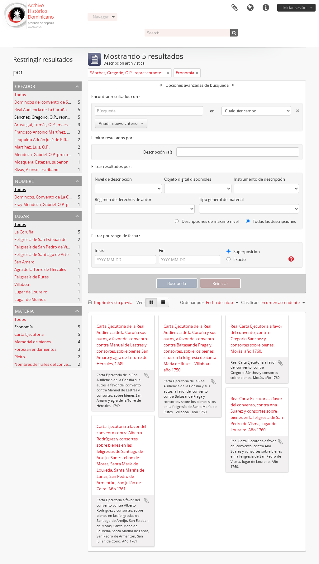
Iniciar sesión (295, 7)
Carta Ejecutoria (29, 334)
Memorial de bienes (32, 342)
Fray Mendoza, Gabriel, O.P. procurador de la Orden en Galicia (71, 204)
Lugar (22, 215)
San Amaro (24, 262)
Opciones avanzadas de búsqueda (197, 85)
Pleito (19, 357)
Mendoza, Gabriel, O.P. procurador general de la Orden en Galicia (74, 154)
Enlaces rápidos (266, 8)
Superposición (246, 251)
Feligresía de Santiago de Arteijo (43, 254)
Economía (23, 327)
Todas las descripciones (274, 221)
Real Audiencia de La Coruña (40, 109)
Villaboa (21, 284)
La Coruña (23, 232)
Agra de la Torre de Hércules (40, 269)
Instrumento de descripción (259, 179)
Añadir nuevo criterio (118, 123)
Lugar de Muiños (29, 299)
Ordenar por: (192, 302)
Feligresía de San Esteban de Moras (46, 239)
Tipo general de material (221, 199)
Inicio (100, 250)
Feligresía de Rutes (31, 277)
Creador (25, 85)
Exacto (239, 259)
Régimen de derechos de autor (123, 199)
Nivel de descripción (113, 179)
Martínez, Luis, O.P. (32, 147)
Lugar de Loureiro (30, 292)
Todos (20, 94)
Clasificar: (250, 302)
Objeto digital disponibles (187, 179)
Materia (24, 310)
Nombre (24, 180)
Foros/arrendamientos (35, 349)
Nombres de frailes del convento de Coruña (54, 364)
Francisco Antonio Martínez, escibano (48, 132)
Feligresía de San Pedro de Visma (44, 247)
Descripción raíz (157, 152)
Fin (161, 250)
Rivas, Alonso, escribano (36, 169)
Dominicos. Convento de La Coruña (47, 197)
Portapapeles (234, 8)
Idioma (250, 8)
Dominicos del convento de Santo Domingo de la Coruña (66, 102)
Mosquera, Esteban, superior (41, 162)
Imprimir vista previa (112, 302)
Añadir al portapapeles (146, 375)
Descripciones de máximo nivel (210, 221)
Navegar (100, 17)
